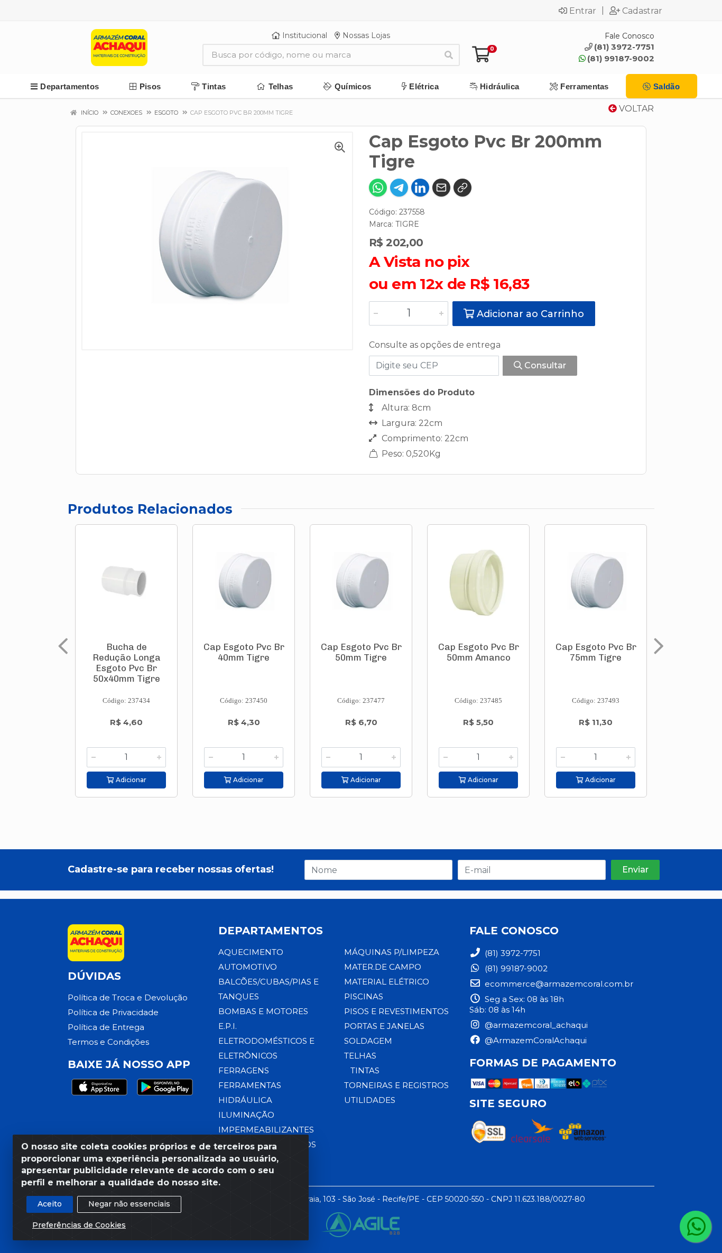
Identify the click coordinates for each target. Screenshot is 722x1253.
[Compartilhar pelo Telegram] (399, 188)
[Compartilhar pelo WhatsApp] (378, 188)
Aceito (50, 1204)
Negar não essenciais (129, 1204)
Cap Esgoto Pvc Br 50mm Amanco (478, 652)
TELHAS (360, 1056)
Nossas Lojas (365, 35)
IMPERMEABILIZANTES (266, 1130)
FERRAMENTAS (249, 1085)
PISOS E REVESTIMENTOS (396, 1011)
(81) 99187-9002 (620, 58)
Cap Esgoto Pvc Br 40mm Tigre (243, 652)
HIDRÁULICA (245, 1100)
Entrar (582, 10)
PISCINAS (363, 996)
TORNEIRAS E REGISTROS (396, 1085)
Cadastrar (642, 10)
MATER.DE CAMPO (382, 967)
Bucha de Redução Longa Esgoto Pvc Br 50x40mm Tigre (126, 663)
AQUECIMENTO (250, 952)
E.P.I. (227, 1026)
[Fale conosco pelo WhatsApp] (695, 1226)
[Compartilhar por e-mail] (441, 188)
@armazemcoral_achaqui (535, 1025)
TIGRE (407, 224)
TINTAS (364, 1070)
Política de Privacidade (113, 1012)
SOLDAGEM (368, 1041)
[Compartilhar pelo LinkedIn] (420, 188)
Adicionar (130, 780)
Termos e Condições (108, 1042)
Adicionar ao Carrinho (529, 314)
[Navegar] (63, 646)
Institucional (303, 35)
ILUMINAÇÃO (246, 1115)
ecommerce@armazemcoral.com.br (558, 984)
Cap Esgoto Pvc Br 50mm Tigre (361, 652)
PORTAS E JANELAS (384, 1026)
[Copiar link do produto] (462, 188)
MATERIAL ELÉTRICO (386, 982)
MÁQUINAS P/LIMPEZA (391, 952)
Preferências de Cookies (79, 1225)
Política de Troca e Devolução (128, 997)
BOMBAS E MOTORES (263, 1011)
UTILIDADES (369, 1100)
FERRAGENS (243, 1070)
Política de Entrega (106, 1027)
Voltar (635, 109)
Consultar (544, 365)
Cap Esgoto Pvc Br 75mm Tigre (596, 652)
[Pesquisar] (449, 55)
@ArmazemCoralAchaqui (535, 1040)
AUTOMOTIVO (247, 967)
